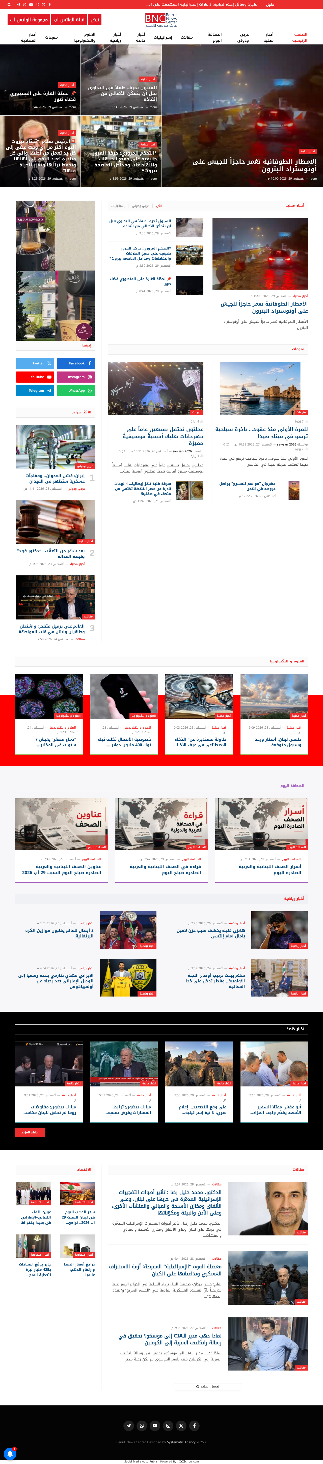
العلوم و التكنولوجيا (287, 661)
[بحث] (10, 4)
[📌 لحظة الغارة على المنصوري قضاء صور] (40, 79)
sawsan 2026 (286, 444)
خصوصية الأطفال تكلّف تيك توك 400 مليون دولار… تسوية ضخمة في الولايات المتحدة (124, 742)
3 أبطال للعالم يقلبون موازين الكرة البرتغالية (59, 933)
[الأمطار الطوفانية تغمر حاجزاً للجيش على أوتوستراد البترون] (242, 115)
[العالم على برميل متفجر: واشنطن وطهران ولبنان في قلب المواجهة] (55, 597)
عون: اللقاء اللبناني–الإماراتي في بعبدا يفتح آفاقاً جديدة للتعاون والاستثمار (34, 1217)
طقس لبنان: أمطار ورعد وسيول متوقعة (278, 742)
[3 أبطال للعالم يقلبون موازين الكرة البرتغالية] (128, 930)
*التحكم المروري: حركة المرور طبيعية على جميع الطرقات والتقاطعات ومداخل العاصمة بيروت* (125, 161)
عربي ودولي (243, 37)
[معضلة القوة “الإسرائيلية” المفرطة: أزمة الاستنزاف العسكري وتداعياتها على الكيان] (268, 1277)
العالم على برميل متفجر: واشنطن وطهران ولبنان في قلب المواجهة (52, 629)
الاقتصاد (84, 1169)
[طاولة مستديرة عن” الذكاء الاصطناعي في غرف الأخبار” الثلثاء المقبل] (199, 696)
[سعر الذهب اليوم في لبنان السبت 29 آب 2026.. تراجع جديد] (77, 1193)
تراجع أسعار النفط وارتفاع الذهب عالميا (79, 1270)
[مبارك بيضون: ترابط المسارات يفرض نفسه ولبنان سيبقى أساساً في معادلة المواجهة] (124, 1063)
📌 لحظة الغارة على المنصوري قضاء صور (43, 96)
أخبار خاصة (140, 37)
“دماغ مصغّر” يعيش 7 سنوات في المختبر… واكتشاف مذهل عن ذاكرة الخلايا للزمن (50, 742)
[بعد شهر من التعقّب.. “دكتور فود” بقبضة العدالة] (55, 522)
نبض (95, 19)
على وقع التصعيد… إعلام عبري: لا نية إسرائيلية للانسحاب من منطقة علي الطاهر (202, 1109)
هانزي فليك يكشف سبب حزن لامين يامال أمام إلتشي (211, 933)
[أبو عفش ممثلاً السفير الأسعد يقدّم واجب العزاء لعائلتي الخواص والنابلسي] (274, 1063)
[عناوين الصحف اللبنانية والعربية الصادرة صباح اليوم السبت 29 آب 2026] (61, 824)
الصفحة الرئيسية (299, 37)
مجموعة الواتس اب (29, 19)
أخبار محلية (268, 37)
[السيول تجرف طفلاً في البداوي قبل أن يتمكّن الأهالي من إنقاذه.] (121, 79)
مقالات (187, 37)
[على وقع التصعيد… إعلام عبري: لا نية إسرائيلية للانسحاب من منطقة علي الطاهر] (199, 1063)
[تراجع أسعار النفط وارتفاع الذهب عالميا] (77, 1246)
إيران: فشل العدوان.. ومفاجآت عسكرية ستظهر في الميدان (55, 478)
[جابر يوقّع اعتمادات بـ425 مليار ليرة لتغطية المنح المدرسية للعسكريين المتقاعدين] (33, 1246)
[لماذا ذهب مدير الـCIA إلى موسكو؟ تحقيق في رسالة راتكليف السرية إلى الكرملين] (268, 1344)
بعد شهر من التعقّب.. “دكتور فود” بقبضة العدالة (51, 553)
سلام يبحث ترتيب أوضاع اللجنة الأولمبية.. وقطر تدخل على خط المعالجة (215, 981)
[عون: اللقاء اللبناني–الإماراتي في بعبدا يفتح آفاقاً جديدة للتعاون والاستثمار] (33, 1193)
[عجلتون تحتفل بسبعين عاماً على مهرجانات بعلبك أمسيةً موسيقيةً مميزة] (155, 388)
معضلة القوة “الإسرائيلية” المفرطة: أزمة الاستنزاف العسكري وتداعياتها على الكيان (165, 1270)
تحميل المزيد (210, 1386)
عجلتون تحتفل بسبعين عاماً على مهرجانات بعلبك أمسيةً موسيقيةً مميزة (163, 436)
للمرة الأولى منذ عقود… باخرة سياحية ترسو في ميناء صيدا (261, 433)
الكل (159, 206)
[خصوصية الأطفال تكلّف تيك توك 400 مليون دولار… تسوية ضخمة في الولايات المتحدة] (124, 696)
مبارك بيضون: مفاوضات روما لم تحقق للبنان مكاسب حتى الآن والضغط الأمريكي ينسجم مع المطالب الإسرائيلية (49, 1109)
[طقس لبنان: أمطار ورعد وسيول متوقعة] (274, 696)
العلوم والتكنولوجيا (84, 37)
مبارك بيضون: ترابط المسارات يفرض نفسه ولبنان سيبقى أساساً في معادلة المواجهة (126, 1109)
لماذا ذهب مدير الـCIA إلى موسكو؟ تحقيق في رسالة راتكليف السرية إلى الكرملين (170, 1339)
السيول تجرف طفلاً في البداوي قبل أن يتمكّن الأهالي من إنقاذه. (122, 93)
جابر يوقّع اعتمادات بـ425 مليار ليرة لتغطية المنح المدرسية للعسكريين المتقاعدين (35, 1270)
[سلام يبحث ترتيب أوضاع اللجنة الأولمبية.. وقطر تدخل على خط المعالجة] (279, 978)
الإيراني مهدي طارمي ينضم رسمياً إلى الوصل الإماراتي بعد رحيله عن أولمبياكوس (56, 981)
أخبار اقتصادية (29, 37)
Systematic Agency (181, 1442)
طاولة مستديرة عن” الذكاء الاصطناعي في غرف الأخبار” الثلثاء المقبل (199, 742)
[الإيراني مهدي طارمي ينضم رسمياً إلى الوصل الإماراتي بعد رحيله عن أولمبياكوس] (128, 978)
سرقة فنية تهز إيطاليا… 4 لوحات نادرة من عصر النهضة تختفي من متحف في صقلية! (142, 489)
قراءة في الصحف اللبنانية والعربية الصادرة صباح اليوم (165, 869)
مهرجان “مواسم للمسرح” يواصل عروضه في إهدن (247, 486)
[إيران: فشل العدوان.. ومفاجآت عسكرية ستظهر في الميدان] (55, 447)
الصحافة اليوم (215, 37)
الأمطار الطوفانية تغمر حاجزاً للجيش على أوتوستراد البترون (255, 165)
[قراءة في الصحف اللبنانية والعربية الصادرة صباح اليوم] (161, 824)
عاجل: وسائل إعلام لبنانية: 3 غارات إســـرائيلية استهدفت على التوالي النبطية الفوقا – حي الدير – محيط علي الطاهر (200, 4)
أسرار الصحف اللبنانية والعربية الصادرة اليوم (270, 869)
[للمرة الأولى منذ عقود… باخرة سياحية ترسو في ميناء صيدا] (260, 388)
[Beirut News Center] (161, 20)
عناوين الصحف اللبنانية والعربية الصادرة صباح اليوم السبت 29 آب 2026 (61, 869)
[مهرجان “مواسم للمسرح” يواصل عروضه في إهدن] (294, 490)
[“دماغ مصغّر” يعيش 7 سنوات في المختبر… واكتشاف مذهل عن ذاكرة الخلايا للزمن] (49, 696)
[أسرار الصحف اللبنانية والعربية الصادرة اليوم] (261, 824)
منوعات (51, 37)
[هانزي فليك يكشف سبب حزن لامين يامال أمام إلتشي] (279, 930)
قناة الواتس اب (69, 19)
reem (313, 178)
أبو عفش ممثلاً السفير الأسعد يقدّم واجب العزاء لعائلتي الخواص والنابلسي (275, 1109)
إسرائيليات (163, 37)
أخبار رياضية (115, 37)
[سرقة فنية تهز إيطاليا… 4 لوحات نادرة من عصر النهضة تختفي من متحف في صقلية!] (189, 490)
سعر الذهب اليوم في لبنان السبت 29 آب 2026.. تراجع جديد (78, 1217)
